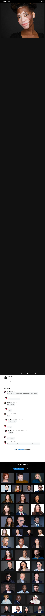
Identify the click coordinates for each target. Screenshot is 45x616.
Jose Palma (9, 391)
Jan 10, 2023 (13, 441)
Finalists (28, 468)
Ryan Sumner (10, 376)
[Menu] (1, 1)
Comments (38, 373)
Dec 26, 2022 (15, 408)
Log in (39, 1)
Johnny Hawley (9, 402)
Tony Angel (9, 413)
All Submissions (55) (19, 468)
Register (42, 1)
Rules (23, 373)
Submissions (30, 373)
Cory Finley (9, 441)
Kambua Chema (9, 424)
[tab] (19, 468)
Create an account (20, 449)
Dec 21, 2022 (13, 391)
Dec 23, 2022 (13, 413)
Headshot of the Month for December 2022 (10, 373)
